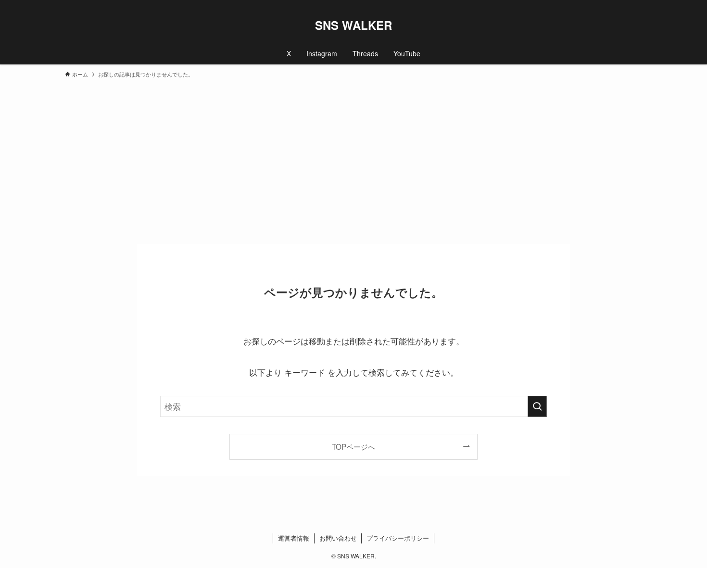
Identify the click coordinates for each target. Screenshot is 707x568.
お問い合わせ (338, 538)
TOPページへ (353, 446)
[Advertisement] (353, 156)
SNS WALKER (353, 25)
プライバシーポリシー (397, 538)
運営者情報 (293, 538)
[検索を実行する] (537, 406)
